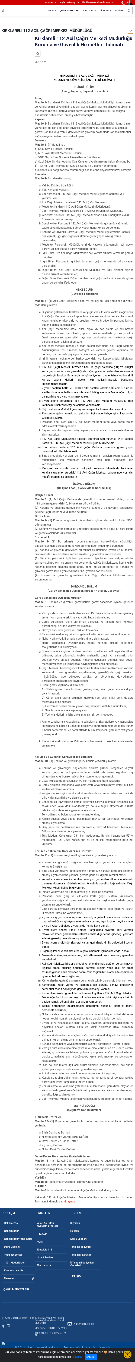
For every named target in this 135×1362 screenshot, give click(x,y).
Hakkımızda (11, 1223)
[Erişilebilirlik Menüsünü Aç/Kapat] (127, 1354)
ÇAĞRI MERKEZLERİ (69, 10)
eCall (40, 1241)
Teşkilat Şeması (13, 1254)
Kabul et (90, 1356)
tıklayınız (77, 1356)
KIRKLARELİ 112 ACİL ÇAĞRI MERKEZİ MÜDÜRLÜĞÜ (47, 30)
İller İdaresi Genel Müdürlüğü (96, 2)
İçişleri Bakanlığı (67, 2)
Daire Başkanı (12, 1246)
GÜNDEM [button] (104, 10)
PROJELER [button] (88, 10)
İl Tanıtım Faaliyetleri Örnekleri (82, 1264)
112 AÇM (42, 1233)
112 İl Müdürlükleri (14, 1262)
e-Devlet (49, 2)
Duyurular (76, 1223)
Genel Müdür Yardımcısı (18, 1238)
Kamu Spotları (78, 1238)
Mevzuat (9, 1278)
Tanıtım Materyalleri (81, 1254)
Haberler (75, 1231)
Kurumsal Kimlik (13, 1270)
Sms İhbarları (45, 1257)
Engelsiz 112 (44, 1249)
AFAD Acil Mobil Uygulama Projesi (47, 1224)
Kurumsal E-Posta (84, 1323)
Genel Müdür (11, 1231)
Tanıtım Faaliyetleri (81, 1246)
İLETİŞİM (119, 10)
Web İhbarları (45, 1265)
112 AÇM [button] (49, 10)
